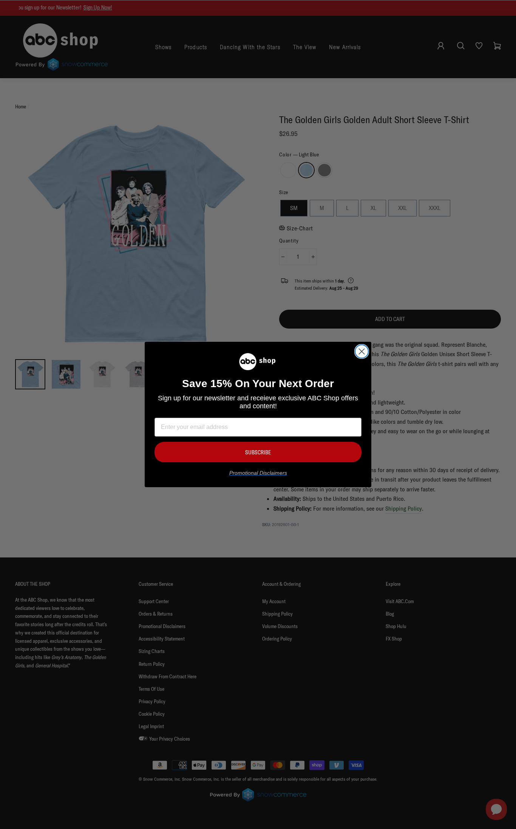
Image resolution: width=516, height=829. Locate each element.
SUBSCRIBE (258, 452)
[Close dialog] (361, 351)
